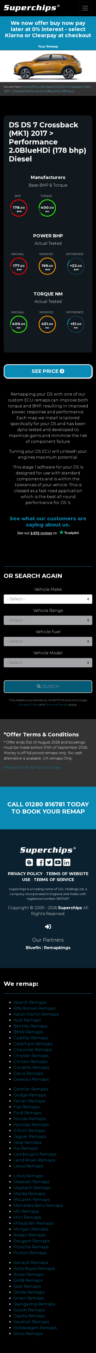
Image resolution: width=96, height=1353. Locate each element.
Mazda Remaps (29, 1193)
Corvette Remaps (31, 1067)
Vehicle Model (48, 653)
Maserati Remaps (31, 1182)
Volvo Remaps (28, 1333)
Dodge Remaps (30, 1095)
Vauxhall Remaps (31, 1321)
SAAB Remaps (28, 1280)
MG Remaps (26, 1211)
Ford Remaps (27, 1112)
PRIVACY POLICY (25, 873)
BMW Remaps (28, 1032)
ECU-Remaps (42, 86)
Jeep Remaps (27, 1142)
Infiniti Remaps (29, 1130)
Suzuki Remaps (29, 1310)
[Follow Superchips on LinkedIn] (66, 864)
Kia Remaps (26, 1148)
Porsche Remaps (31, 1247)
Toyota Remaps (29, 1316)
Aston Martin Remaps (36, 1014)
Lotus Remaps (28, 1176)
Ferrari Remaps (29, 1101)
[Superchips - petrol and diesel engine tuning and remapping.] (48, 850)
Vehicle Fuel (48, 631)
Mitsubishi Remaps (33, 1223)
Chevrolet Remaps (33, 1049)
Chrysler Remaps (31, 1055)
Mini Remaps (27, 1217)
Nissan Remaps (29, 1235)
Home (26, 86)
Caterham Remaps (33, 1043)
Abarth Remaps (30, 1002)
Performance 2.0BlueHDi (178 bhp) (49, 91)
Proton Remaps (30, 1252)
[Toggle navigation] (85, 8)
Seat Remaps (27, 1286)
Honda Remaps (30, 1118)
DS (57, 86)
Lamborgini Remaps (35, 1154)
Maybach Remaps (32, 1187)
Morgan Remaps (31, 1229)
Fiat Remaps (26, 1107)
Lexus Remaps (28, 1166)
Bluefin (33, 947)
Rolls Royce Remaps (34, 1268)
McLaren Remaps (32, 1199)
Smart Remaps (29, 1298)
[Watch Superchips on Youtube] (57, 864)
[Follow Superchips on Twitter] (49, 864)
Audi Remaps (27, 1020)
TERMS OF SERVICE (54, 879)
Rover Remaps (28, 1274)
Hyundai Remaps (31, 1124)
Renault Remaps (31, 1262)
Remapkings (57, 947)
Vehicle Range (48, 610)
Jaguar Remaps (30, 1136)
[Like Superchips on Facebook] (40, 864)
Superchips (70, 907)
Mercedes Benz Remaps (38, 1205)
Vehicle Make (48, 589)
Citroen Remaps (30, 1061)
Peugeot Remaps (31, 1241)
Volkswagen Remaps (35, 1327)
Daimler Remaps (31, 1089)
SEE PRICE (46, 371)
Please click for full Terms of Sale (32, 767)
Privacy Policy (28, 704)
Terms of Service (57, 704)
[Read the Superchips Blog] (29, 864)
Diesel (19, 91)
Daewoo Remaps (31, 1079)
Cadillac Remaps (31, 1038)
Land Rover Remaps (34, 1160)
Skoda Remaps (29, 1292)
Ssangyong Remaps (34, 1304)
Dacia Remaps (28, 1073)
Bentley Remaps (30, 1026)
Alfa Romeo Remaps (34, 1008)
